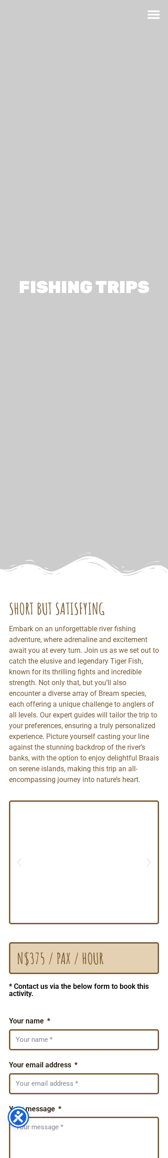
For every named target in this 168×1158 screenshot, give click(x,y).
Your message (33, 1109)
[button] (153, 14)
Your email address (41, 1065)
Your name (27, 1021)
